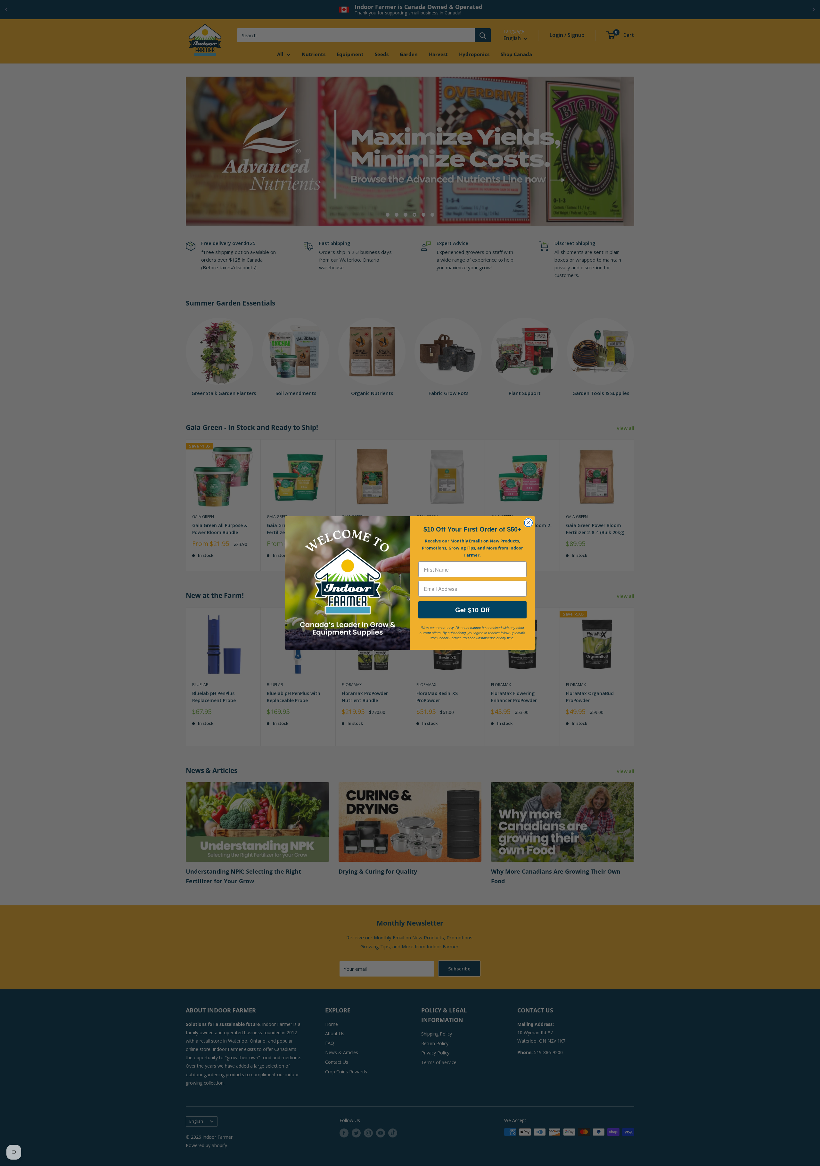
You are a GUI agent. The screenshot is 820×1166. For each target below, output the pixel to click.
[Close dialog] (528, 523)
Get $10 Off (472, 609)
